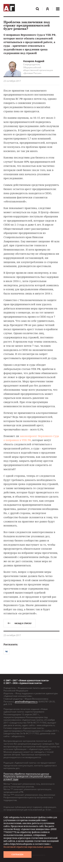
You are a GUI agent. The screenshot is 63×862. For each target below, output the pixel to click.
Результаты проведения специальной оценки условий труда (27, 778)
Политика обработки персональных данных (26, 773)
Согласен (17, 854)
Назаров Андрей (33, 61)
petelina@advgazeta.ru (26, 701)
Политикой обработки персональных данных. (28, 846)
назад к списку (23, 623)
